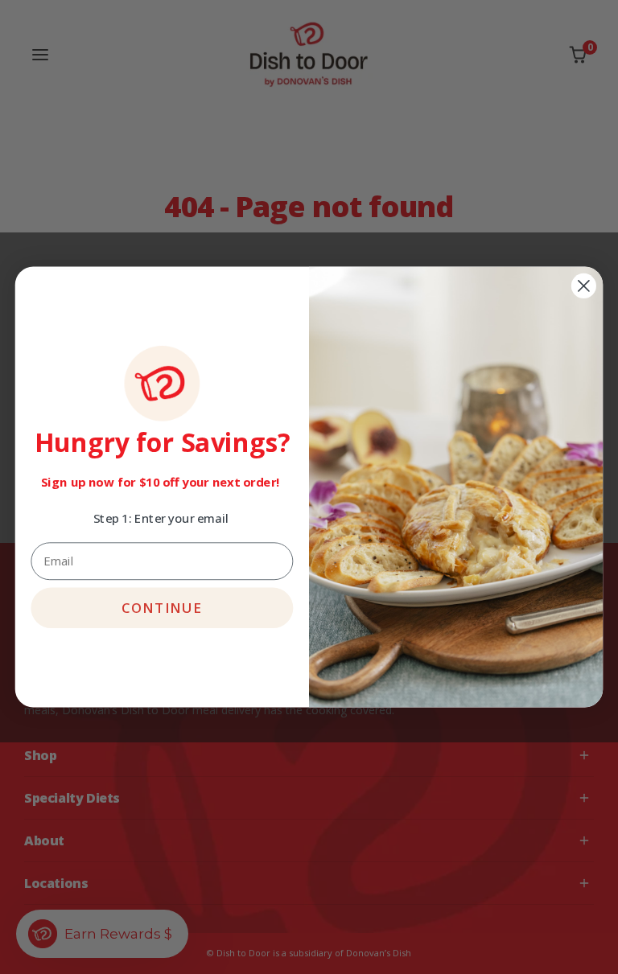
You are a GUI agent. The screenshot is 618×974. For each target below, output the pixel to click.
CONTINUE (162, 608)
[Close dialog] (584, 286)
